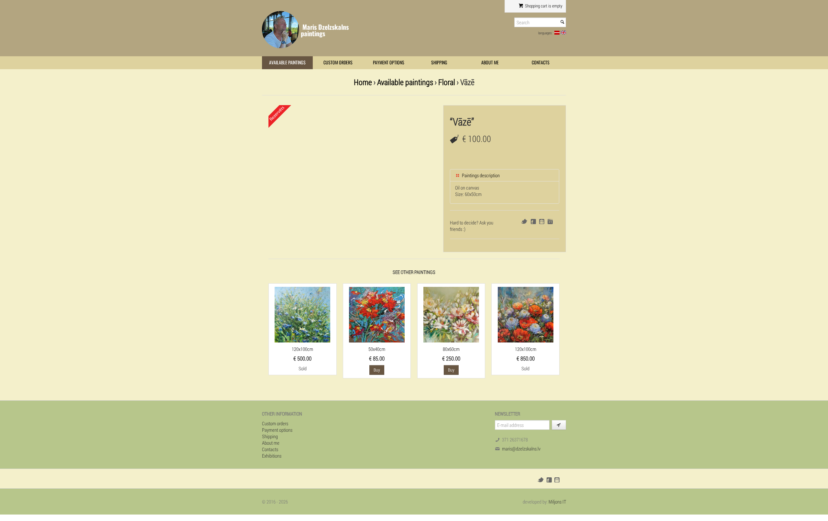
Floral (446, 82)
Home (363, 82)
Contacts (541, 63)
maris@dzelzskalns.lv (521, 448)
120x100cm (302, 349)
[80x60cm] (451, 314)
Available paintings (287, 63)
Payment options (388, 63)
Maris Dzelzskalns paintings (325, 30)
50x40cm (376, 349)
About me (490, 63)
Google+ (550, 221)
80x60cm (451, 349)
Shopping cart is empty (543, 6)
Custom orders (338, 63)
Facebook (533, 221)
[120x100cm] (302, 314)
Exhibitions (271, 455)
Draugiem (541, 221)
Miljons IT (557, 501)
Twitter (524, 221)
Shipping (439, 63)
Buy (377, 370)
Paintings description (480, 175)
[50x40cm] (377, 314)
